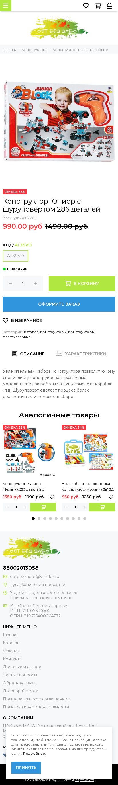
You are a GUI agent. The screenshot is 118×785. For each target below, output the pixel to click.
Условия (11, 650)
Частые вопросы (20, 675)
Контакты (12, 659)
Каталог (31, 332)
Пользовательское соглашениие (36, 699)
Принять (26, 767)
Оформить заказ (59, 304)
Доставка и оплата (22, 667)
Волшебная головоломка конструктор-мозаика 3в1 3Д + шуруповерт (88, 486)
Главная (11, 634)
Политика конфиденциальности (36, 707)
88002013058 (20, 568)
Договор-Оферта (20, 691)
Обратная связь (19, 683)
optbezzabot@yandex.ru (34, 576)
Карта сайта (84, 780)
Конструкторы (53, 332)
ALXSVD (15, 255)
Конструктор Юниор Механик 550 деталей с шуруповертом (23, 486)
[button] (33, 518)
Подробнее (34, 753)
